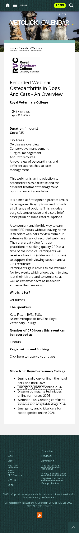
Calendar (24, 48)
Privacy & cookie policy (53, 473)
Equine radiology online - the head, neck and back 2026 (42, 380)
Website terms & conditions (50, 467)
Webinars (36, 48)
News (11, 470)
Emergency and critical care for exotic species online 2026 (39, 410)
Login (11, 484)
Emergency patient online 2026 (39, 387)
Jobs (10, 456)
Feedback (46, 456)
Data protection (50, 483)
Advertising (47, 460)
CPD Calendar (15, 475)
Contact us (47, 451)
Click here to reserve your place (32, 356)
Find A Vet (13, 465)
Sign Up (12, 480)
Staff (10, 460)
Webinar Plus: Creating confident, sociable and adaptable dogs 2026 (41, 402)
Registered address (52, 478)
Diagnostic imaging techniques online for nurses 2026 (39, 393)
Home (13, 48)
